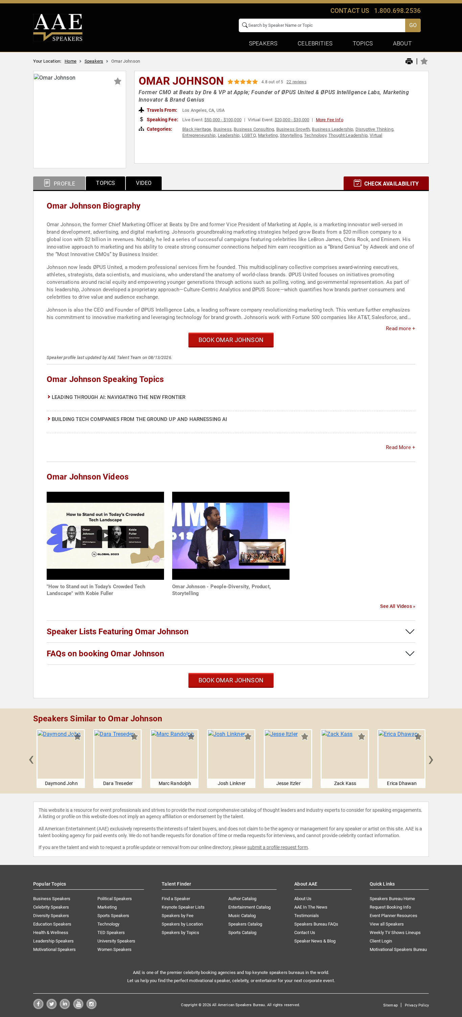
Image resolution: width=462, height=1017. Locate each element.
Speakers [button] (263, 43)
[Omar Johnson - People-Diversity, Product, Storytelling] (231, 535)
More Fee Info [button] (329, 119)
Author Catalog (242, 898)
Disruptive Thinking (374, 129)
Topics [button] (363, 43)
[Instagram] (91, 1007)
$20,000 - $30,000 (292, 119)
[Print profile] (409, 62)
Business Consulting (254, 129)
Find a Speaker (176, 898)
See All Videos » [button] (397, 606)
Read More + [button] (400, 447)
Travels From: (161, 110)
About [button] (402, 43)
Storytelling (291, 135)
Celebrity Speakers (51, 907)
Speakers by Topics (180, 932)
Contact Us (304, 932)
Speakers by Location (182, 924)
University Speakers (116, 941)
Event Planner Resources (393, 915)
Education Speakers (52, 924)
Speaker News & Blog (315, 941)
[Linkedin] (65, 1007)
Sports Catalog (242, 932)
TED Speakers (111, 932)
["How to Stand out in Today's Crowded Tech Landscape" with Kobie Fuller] (105, 535)
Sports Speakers (113, 915)
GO (413, 25)
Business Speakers (51, 898)
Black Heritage (196, 129)
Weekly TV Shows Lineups (395, 932)
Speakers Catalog (245, 924)
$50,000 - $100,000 (222, 119)
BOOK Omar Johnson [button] (231, 339)
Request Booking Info (390, 907)
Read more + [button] (400, 328)
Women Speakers (114, 949)
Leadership (229, 135)
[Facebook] (38, 1007)
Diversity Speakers (51, 915)
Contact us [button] (349, 11)
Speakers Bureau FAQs (316, 924)
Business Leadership (332, 129)
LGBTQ (249, 135)
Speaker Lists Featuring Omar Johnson (117, 631)
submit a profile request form (277, 847)
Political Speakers (114, 898)
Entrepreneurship (199, 135)
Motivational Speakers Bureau (398, 949)
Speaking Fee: (162, 119)
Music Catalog (242, 915)
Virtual (376, 135)
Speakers (94, 61)
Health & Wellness (50, 932)
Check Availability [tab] (391, 184)
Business (222, 129)
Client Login (381, 941)
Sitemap (390, 1005)
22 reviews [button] (296, 82)
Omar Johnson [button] (181, 81)
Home (70, 61)
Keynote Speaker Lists (183, 907)
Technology (315, 135)
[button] (31, 758)
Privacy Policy (417, 1005)
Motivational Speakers (54, 949)
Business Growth (293, 129)
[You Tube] (78, 1007)
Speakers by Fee (177, 915)
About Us (302, 898)
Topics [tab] (105, 183)
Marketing (268, 135)
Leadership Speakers (53, 941)
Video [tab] (144, 183)
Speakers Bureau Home (392, 898)
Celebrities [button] (315, 43)
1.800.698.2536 (397, 11)
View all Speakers (387, 924)
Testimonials (306, 915)
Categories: (159, 129)
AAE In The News (310, 907)
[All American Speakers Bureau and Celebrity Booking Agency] (58, 27)
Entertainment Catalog (249, 907)
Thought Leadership (348, 135)
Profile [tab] (63, 184)
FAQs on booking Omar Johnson (105, 653)
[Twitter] (51, 1007)
